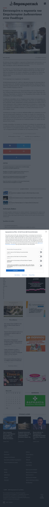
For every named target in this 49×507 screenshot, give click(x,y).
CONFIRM (15, 270)
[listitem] (24, 249)
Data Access (24, 274)
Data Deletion (17, 274)
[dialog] (24, 253)
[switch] (40, 252)
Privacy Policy (32, 274)
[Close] (46, 232)
